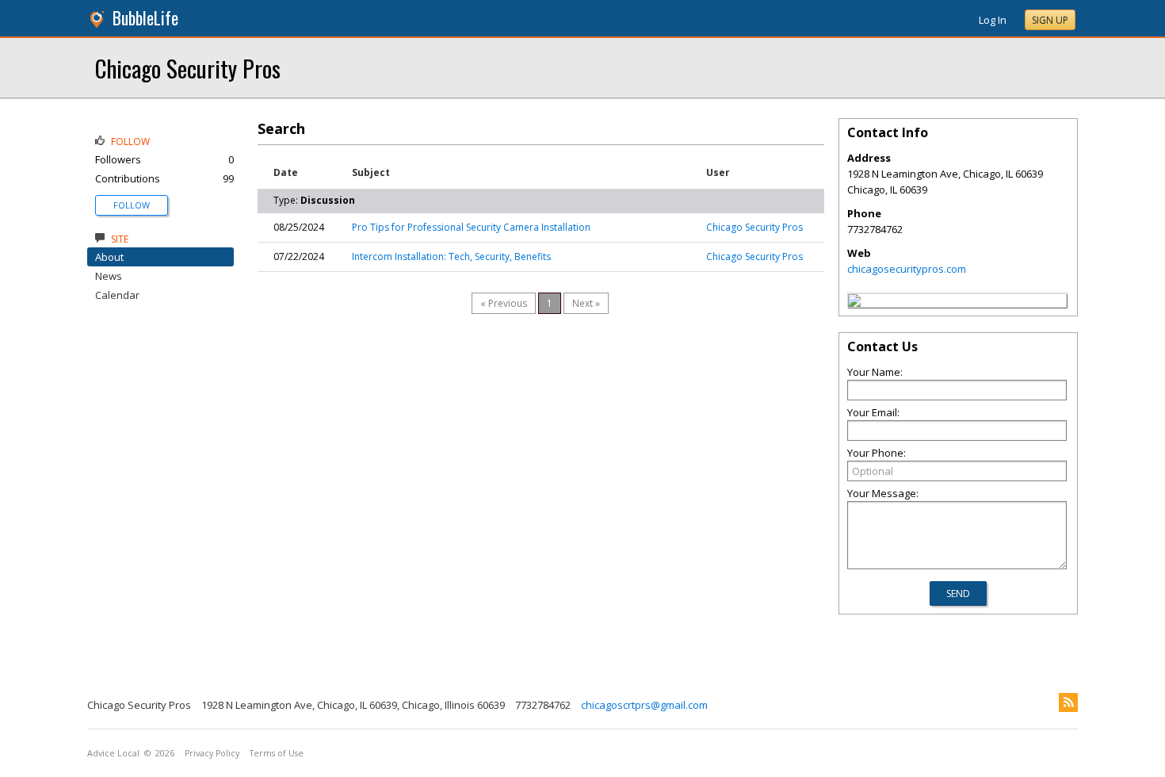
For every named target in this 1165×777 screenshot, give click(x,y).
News (108, 276)
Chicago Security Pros (188, 68)
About (109, 257)
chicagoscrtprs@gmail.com (644, 705)
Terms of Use (277, 753)
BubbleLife (145, 18)
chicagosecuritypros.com (906, 269)
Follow (131, 205)
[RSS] (1068, 702)
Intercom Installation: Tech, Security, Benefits (451, 256)
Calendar (117, 295)
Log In (992, 20)
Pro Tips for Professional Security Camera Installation (471, 227)
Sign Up (1050, 20)
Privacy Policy (212, 753)
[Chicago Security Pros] (854, 303)
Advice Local (113, 753)
